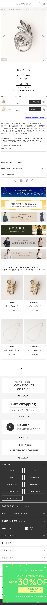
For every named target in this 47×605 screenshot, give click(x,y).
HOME (3, 9)
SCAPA (12, 471)
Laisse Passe (12, 484)
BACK (23, 368)
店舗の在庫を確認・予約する (36, 117)
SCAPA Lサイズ (34, 491)
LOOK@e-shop (23, 3)
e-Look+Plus (35, 484)
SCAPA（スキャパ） (16, 9)
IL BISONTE (12, 478)
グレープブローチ (12, 306)
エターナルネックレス (11, 350)
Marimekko (34, 478)
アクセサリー (37, 9)
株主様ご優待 (8, 557)
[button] (43, 37)
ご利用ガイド (8, 550)
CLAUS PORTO (12, 491)
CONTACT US (15, 521)
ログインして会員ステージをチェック (23, 90)
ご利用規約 (7, 543)
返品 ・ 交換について (7, 175)
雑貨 (28, 9)
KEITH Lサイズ (12, 498)
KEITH (35, 471)
